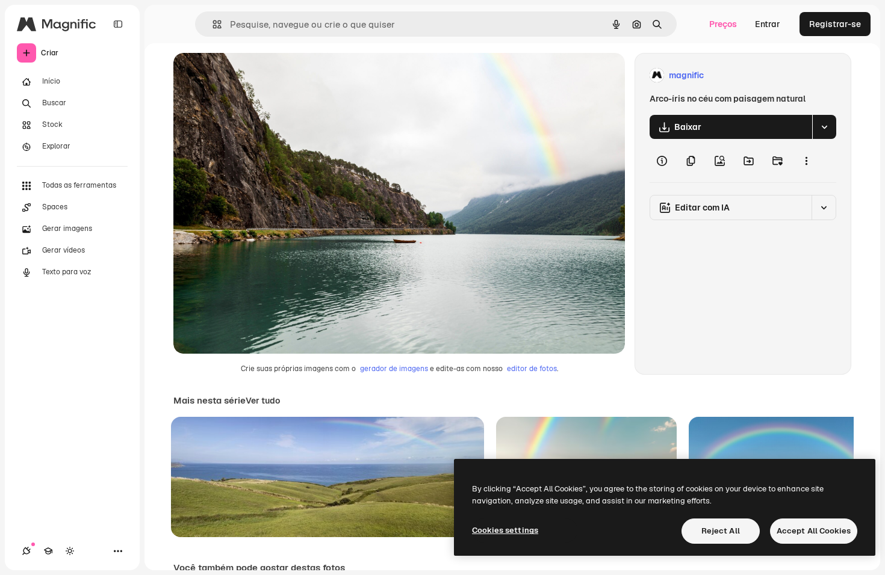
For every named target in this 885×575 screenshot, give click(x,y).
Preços (723, 24)
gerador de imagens (394, 369)
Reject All (720, 531)
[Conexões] (26, 551)
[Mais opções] (806, 161)
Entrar (767, 24)
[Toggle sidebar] (118, 24)
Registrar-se (835, 24)
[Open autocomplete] (212, 24)
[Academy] (48, 551)
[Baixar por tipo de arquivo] (824, 127)
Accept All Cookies (814, 531)
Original (250, 75)
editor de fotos (532, 369)
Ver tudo (263, 400)
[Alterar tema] (69, 551)
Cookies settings (505, 530)
